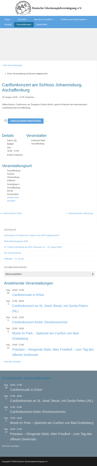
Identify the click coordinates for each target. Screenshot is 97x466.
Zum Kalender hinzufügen (25, 121)
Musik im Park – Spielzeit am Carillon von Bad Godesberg (51, 423)
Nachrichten (41, 24)
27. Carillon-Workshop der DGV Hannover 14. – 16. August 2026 (33, 247)
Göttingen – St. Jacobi (14, 259)
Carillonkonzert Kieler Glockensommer (40, 322)
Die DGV (22, 19)
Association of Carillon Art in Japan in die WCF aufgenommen (31, 235)
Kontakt (8, 24)
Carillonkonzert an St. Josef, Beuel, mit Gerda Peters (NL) (51, 401)
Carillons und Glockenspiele (73, 19)
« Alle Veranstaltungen (12, 65)
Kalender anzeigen (12, 362)
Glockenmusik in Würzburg (81, 213)
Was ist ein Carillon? (43, 19)
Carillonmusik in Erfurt (12, 213)
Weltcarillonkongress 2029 (16, 241)
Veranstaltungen (24, 24)
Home (7, 19)
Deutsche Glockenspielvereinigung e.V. (57, 8)
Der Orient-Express (12, 253)
